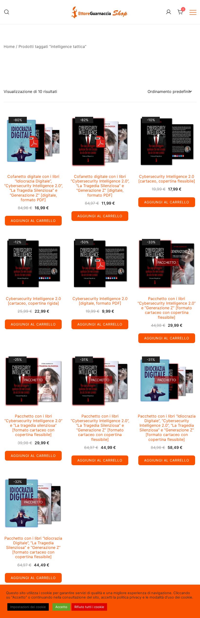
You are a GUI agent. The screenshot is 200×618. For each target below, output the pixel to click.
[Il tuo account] (168, 12)
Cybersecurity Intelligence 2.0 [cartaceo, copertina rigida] (33, 301)
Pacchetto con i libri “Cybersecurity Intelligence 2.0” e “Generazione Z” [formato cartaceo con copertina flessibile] (167, 308)
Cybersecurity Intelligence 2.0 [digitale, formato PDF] (100, 301)
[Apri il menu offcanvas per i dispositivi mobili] (193, 12)
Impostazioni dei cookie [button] (28, 607)
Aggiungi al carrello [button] (33, 220)
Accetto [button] (61, 607)
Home (9, 46)
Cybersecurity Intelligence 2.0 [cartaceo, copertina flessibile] (166, 178)
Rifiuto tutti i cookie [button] (89, 607)
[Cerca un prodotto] (7, 12)
